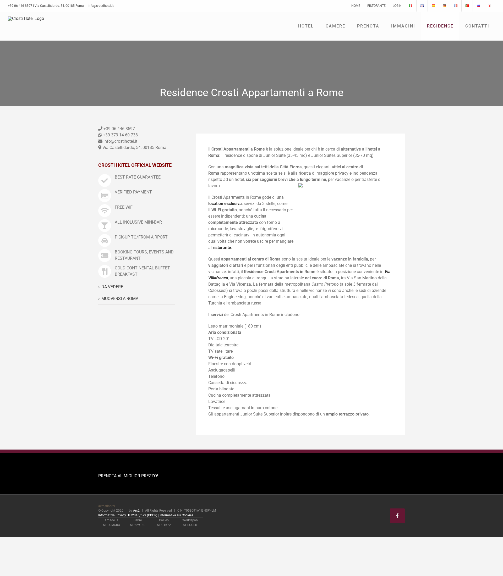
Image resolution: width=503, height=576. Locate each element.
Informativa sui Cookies (176, 515)
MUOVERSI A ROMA (119, 298)
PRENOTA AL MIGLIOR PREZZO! (128, 475)
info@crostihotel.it (101, 6)
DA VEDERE (112, 286)
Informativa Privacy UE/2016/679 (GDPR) (127, 515)
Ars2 (136, 510)
